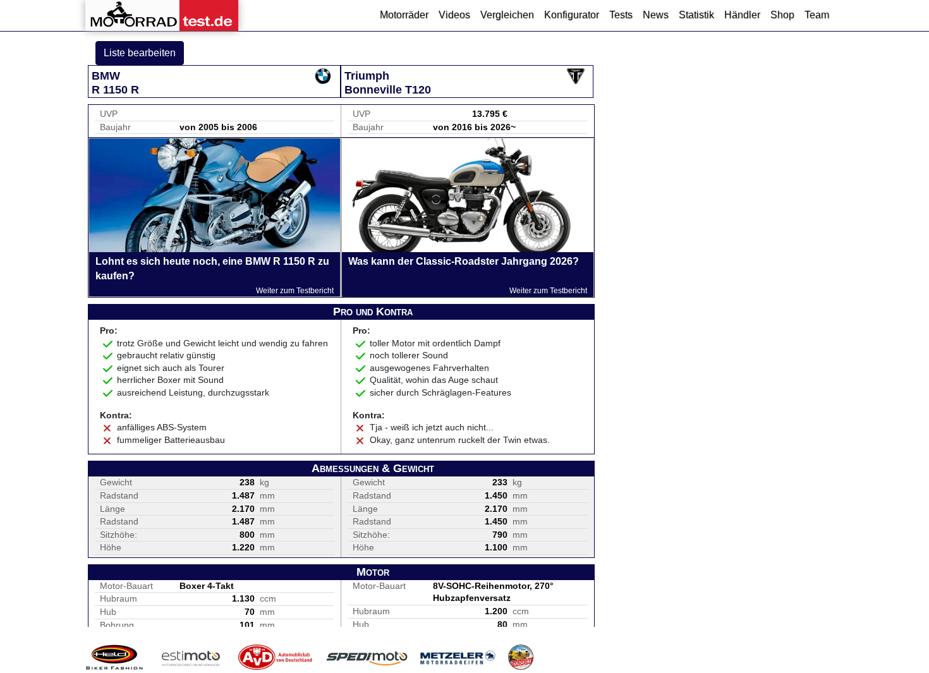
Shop (782, 14)
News (656, 14)
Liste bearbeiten (140, 52)
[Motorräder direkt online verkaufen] (191, 657)
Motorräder (404, 14)
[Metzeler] (457, 657)
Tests (621, 14)
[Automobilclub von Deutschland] (275, 657)
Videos (454, 14)
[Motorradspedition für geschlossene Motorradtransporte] (367, 657)
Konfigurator (571, 14)
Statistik (696, 14)
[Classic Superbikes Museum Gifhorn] (520, 657)
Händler (742, 14)
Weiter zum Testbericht (295, 290)
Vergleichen (507, 14)
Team (817, 14)
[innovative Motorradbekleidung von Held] (114, 657)
